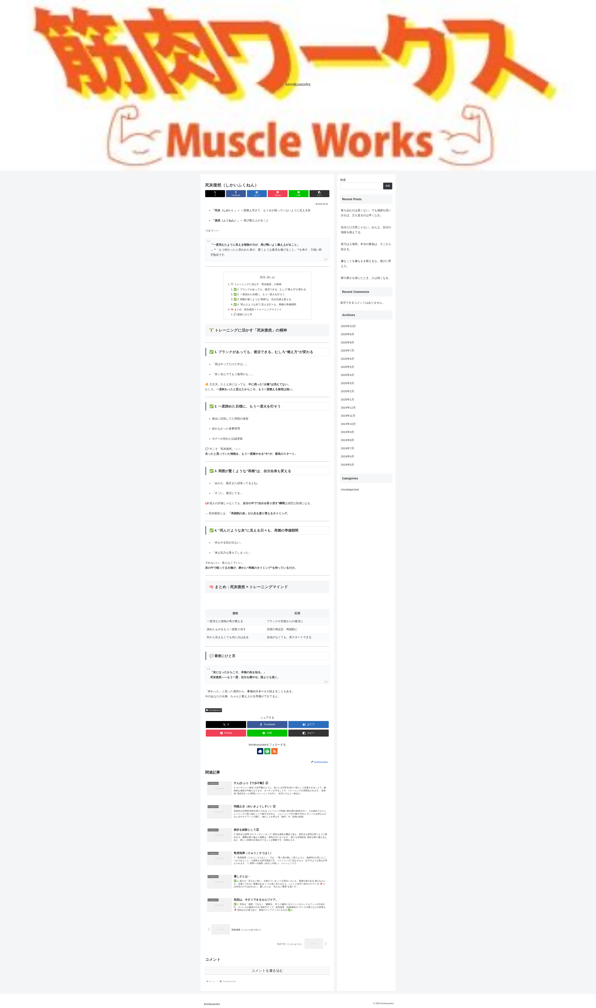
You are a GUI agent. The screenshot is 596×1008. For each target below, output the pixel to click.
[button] (319, 193)
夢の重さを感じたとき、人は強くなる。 (366, 278)
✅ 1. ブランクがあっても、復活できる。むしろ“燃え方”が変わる (270, 289)
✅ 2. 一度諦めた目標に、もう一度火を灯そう (259, 294)
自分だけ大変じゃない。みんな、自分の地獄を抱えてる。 (366, 230)
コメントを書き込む (267, 971)
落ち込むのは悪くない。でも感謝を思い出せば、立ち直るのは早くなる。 (366, 213)
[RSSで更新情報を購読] (274, 751)
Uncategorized (215, 710)
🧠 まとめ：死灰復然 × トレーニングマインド (256, 309)
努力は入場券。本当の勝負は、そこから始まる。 (366, 247)
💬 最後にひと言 (243, 314)
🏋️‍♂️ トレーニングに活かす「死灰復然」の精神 (255, 284)
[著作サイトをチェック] (260, 751)
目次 (263, 277)
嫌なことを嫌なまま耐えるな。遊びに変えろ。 (366, 263)
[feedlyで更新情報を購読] (267, 751)
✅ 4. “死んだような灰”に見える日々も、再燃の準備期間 (265, 304)
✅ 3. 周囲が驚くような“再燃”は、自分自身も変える (262, 299)
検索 (343, 179)
